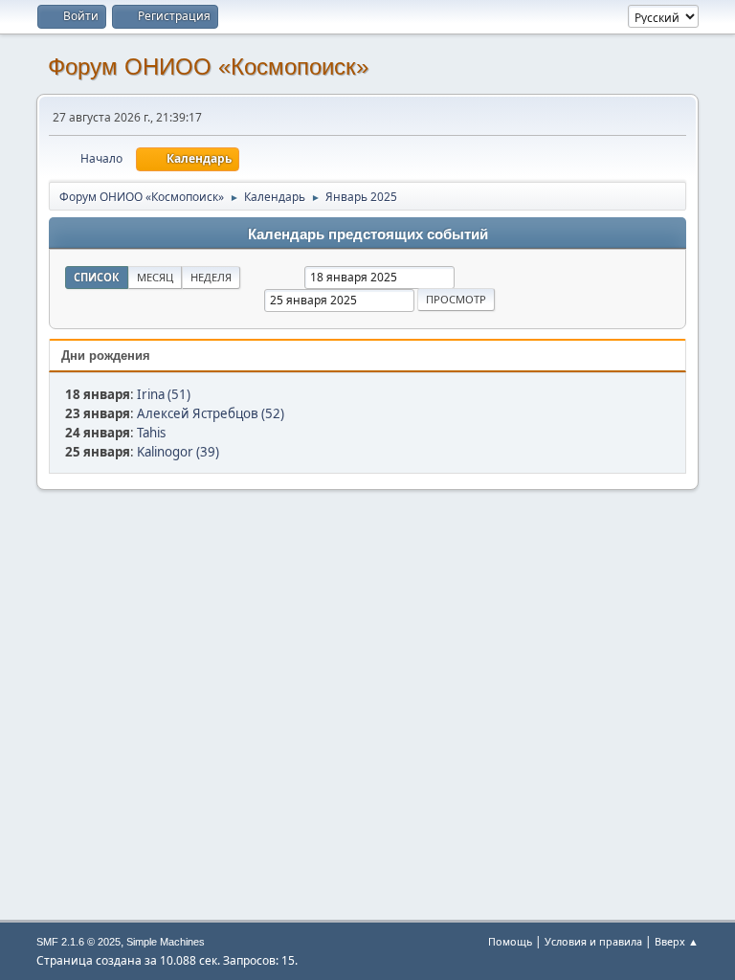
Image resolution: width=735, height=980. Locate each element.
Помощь (510, 941)
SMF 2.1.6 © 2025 (78, 941)
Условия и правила (593, 941)
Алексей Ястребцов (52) (210, 413)
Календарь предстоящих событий (368, 234)
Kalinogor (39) (178, 451)
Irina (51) (163, 394)
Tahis (151, 432)
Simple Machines (165, 941)
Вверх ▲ (677, 941)
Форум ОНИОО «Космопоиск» (208, 66)
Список (97, 277)
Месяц (155, 277)
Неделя (211, 277)
